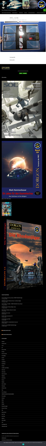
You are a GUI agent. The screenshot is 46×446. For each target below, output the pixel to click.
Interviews (3, 371)
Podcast (3, 398)
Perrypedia (21, 12)
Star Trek (3, 414)
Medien (3, 381)
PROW (3, 404)
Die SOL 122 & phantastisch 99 (7, 315)
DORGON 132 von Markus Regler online (9, 306)
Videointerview (4, 426)
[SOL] (22, 109)
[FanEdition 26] (7, 208)
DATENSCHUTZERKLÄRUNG (7, 440)
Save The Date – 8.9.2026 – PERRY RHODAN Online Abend (12, 303)
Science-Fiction (4, 408)
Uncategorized (4, 424)
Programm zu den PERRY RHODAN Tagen (9, 325)
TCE (2, 422)
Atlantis (3, 341)
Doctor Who (4, 349)
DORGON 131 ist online (6, 312)
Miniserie (3, 385)
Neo (2, 389)
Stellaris (3, 418)
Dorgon (25, 12)
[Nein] (44, 443)
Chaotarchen (4, 343)
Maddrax (3, 375)
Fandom (3, 359)
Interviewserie (4, 373)
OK (23, 444)
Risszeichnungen (4, 406)
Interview (3, 369)
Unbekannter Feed (7, 330)
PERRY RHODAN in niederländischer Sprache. (10, 322)
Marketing (3, 377)
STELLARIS (3, 420)
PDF (5, 198)
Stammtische (4, 412)
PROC (3, 402)
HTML (7, 198)
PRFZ (3, 400)
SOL (2, 410)
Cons (2, 345)
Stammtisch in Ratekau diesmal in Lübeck (9, 309)
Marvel (3, 379)
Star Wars (3, 416)
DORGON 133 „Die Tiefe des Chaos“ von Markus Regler (11, 300)
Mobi (10, 198)
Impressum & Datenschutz (41, 12)
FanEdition (3, 361)
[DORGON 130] (22, 169)
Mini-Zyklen (4, 383)
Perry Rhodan (14, 12)
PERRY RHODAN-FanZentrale (6, 12)
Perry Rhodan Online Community (9, 10)
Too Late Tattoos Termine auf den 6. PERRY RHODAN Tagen (12, 297)
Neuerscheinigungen (7, 334)
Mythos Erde (4, 387)
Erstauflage (4, 355)
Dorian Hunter (4, 353)
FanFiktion (3, 363)
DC (2, 347)
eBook (3, 198)
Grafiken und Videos (5, 367)
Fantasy (3, 365)
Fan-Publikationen (31, 12)
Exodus (3, 357)
